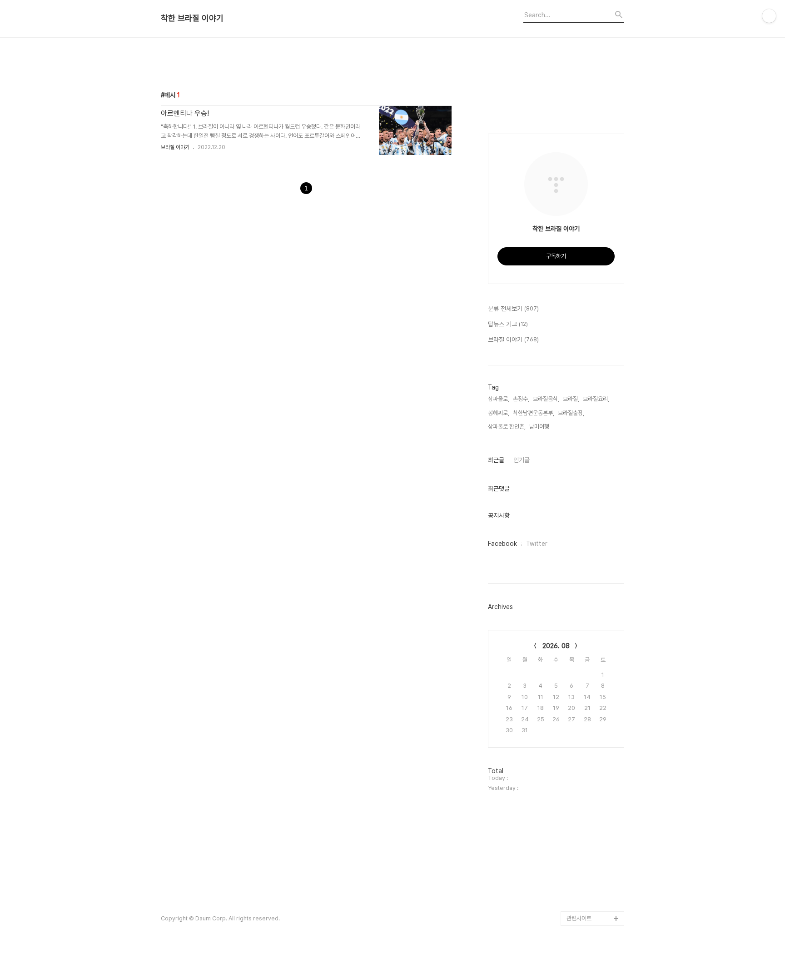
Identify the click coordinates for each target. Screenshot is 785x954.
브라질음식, (546, 398)
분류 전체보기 (513, 308)
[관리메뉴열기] (769, 16)
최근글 (496, 460)
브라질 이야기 (175, 147)
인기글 (521, 460)
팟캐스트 (577, 903)
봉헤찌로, (498, 413)
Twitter (536, 543)
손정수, (521, 398)
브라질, (571, 398)
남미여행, (540, 426)
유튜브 (574, 889)
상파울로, (498, 398)
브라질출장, (571, 413)
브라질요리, (596, 398)
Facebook (502, 543)
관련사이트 (578, 918)
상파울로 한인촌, (507, 426)
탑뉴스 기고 (508, 324)
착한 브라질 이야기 (192, 18)
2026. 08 (556, 646)
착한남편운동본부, (533, 413)
